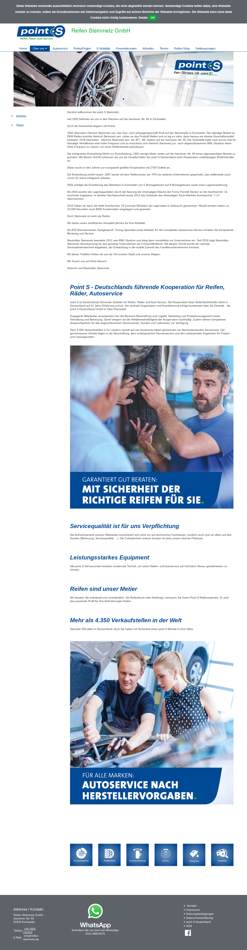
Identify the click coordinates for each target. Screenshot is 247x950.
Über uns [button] (39, 48)
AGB (189, 925)
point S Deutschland (198, 921)
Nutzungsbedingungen (200, 913)
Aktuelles (148, 48)
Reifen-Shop (182, 48)
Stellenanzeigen (205, 48)
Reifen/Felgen (82, 48)
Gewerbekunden (126, 48)
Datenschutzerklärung (199, 917)
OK (153, 17)
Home (23, 48)
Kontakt (191, 905)
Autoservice (60, 48)
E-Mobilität (103, 48)
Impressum (193, 909)
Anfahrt (21, 116)
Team (20, 125)
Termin (164, 48)
